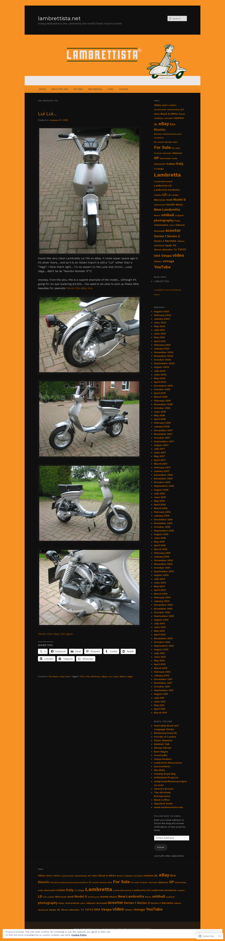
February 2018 (162, 423)
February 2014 (162, 597)
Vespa (166, 255)
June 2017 (160, 452)
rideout (180, 225)
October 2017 (162, 437)
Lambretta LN (162, 185)
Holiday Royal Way (165, 774)
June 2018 (160, 411)
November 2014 (163, 564)
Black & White (169, 114)
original (179, 215)
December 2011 (163, 679)
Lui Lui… (47, 113)
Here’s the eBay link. (79, 288)
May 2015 (159, 541)
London (175, 195)
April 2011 (159, 709)
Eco (172, 124)
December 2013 (163, 605)
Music (179, 204)
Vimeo (158, 261)
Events (168, 142)
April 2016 (160, 504)
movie (170, 204)
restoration (161, 225)
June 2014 (160, 582)
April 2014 (160, 590)
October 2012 (162, 642)
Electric (160, 129)
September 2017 (164, 441)
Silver (123, 676)
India (174, 158)
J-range (159, 168)
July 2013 (159, 623)
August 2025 (161, 311)
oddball (167, 215)
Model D (179, 199)
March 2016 (161, 508)
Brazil (182, 114)
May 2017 (159, 456)
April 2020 (160, 382)
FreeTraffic (161, 755)
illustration (165, 158)
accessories (160, 110)
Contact (123, 89)
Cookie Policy (79, 935)
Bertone (95, 676)
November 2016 (163, 478)
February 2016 (162, 512)
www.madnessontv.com (168, 807)
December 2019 (163, 385)
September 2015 (164, 530)
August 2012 (161, 649)
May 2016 (159, 501)
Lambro (158, 195)
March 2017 (161, 463)
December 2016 (163, 475)
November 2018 (163, 404)
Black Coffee (162, 800)
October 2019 (162, 389)
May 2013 (159, 631)
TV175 (182, 249)
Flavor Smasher (163, 740)
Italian (170, 163)
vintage (168, 261)
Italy (180, 164)
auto (157, 114)
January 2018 (161, 426)
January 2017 (161, 471)
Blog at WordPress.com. (87, 928)
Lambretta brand (163, 181)
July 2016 (159, 493)
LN (169, 195)
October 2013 (162, 612)
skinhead (159, 245)
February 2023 (162, 315)
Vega (130, 676)
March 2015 (160, 549)
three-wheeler (163, 249)
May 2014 (159, 586)
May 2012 (159, 660)
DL (156, 124)
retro (171, 225)
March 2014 (161, 593)
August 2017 (161, 445)
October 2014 (162, 567)
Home (42, 89)
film (175, 142)
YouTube (162, 267)
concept (168, 118)
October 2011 (162, 686)
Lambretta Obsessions (168, 762)
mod (169, 199)
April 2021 (160, 341)
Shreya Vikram (162, 748)
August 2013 (161, 619)
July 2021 (159, 330)
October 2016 (162, 482)
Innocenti (159, 164)
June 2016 (160, 497)
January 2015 (161, 556)
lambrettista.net (59, 18)
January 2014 (161, 601)
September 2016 (164, 486)
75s (88, 676)
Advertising (173, 110)
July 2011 (159, 698)
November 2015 (163, 523)
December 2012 (163, 638)
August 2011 (161, 694)
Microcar (159, 199)
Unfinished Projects (166, 777)
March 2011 (160, 712)
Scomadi (159, 231)
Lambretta (167, 175)
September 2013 (164, 616)
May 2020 (159, 378)
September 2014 (164, 571)
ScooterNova (162, 766)
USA (157, 255)
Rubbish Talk (161, 744)
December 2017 (163, 430)
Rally (177, 220)
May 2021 (159, 337)
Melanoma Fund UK (165, 733)
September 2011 (163, 690)
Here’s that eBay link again (55, 634)
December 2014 (163, 560)
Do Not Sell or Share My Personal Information (126, 928)
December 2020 (163, 352)
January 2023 (162, 319)
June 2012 (160, 657)
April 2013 (160, 634)
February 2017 (162, 467)
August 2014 (161, 575)
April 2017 (160, 460)
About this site (59, 89)
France (158, 153)
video (178, 255)
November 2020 (163, 356)
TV (175, 249)
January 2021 (161, 348)
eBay (104, 676)
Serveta (170, 241)
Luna (115, 676)
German (167, 153)
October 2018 (162, 408)
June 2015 (160, 538)
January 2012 (161, 675)
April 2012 (160, 664)
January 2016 (161, 515)
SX (174, 245)
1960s (173, 105)
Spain (168, 245)
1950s (157, 105)
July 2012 (159, 653)
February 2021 (162, 345)
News (157, 215)
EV (155, 142)
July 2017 (159, 449)
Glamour (177, 153)
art (182, 109)
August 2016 (161, 490)
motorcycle (159, 205)
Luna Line (64, 676)
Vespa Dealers (163, 759)
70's (82, 676)
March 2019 (161, 396)
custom (178, 118)
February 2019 (162, 400)
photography (164, 220)
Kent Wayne (161, 751)
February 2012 (162, 672)
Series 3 (159, 241)
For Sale (78, 89)
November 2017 (163, 434)
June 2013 (160, 627)
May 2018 (159, 415)
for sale (176, 148)
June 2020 (160, 374)
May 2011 (159, 705)
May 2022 (159, 326)
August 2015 (161, 534)
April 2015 (160, 545)
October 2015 (162, 527)
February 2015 (162, 553)
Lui (110, 676)
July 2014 (159, 579)
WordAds (159, 770)
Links (111, 89)
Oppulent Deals (163, 803)
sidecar (181, 241)
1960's (165, 105)
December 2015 (163, 519)
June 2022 (160, 322)
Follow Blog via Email (167, 816)
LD (164, 195)
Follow (160, 847)
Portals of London (165, 736)
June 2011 (159, 701)
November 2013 (163, 608)
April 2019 (160, 393)
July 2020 (159, 371)
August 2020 (161, 367)
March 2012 (160, 668)
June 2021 (160, 333)
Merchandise (95, 89)
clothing (158, 118)
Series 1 (160, 236)
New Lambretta (167, 210)
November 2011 (163, 683)
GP (156, 158)
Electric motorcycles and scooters (69, 882)
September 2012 (164, 646)
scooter (173, 230)
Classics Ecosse (163, 788)
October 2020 (162, 359)
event (161, 142)
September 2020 (164, 363)
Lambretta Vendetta (167, 190)
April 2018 (160, 419)
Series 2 (173, 236)
